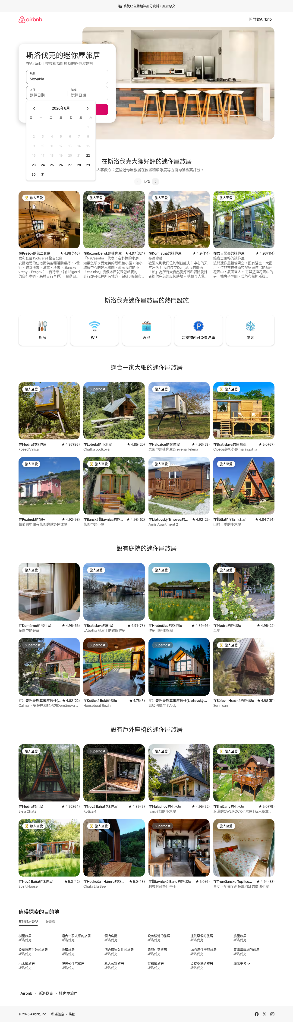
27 (70, 165)
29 (88, 165)
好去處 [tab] (50, 921)
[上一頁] (138, 181)
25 (52, 165)
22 (88, 155)
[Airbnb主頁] (30, 19)
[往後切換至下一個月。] (87, 108)
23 (34, 165)
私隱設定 (57, 1014)
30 (34, 174)
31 (42, 174)
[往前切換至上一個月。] (34, 108)
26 (61, 165)
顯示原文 (168, 6)
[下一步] (155, 181)
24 (43, 165)
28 (79, 165)
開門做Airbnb (260, 19)
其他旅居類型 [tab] (28, 921)
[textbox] (46, 95)
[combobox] (67, 79)
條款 (72, 1014)
